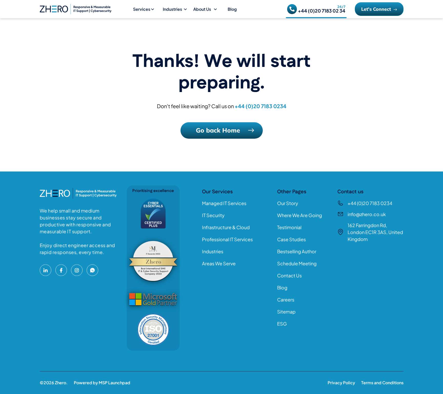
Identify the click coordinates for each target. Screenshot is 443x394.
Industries (212, 251)
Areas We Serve (219, 263)
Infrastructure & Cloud (226, 227)
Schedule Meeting (297, 263)
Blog (232, 9)
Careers (285, 299)
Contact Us (289, 275)
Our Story (287, 203)
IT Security (213, 215)
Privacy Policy (341, 382)
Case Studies (291, 239)
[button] (146, 9)
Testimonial (289, 227)
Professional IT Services (227, 239)
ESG (282, 324)
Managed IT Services (224, 203)
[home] (84, 9)
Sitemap (286, 312)
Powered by (102, 382)
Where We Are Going (299, 215)
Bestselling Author (296, 251)
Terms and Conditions (382, 382)
